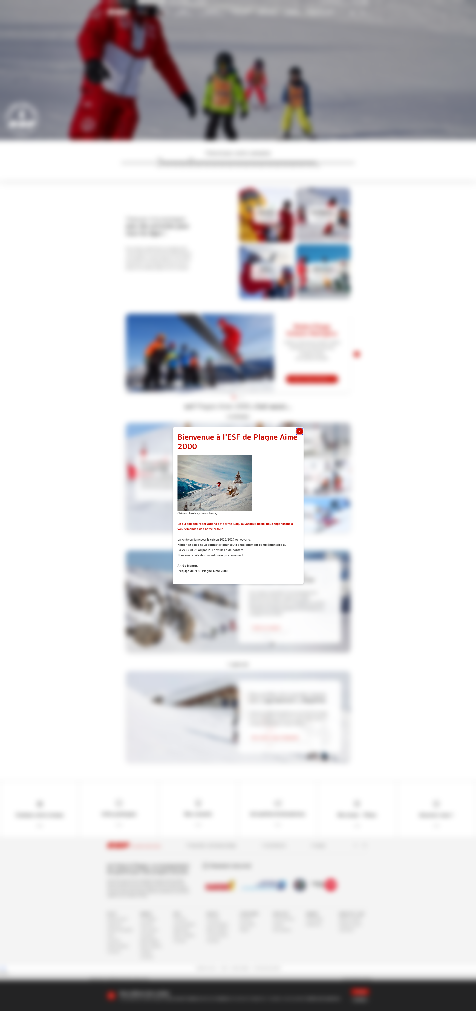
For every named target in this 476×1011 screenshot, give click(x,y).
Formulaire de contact (227, 550)
